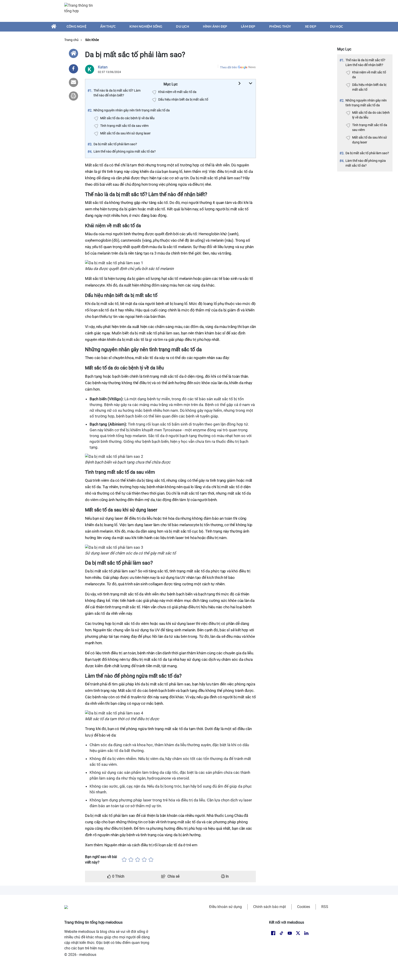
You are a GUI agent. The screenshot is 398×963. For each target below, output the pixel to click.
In (227, 876)
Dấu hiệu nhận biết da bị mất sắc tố (369, 87)
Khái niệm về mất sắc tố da (369, 74)
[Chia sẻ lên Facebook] (73, 68)
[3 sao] (137, 859)
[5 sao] (151, 859)
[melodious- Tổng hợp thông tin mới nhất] (80, 11)
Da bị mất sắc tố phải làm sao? (367, 153)
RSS (324, 907)
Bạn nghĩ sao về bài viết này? (101, 859)
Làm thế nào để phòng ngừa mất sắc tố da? (365, 163)
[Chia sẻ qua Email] (73, 82)
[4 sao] (144, 859)
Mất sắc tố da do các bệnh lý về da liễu (371, 115)
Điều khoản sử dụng (225, 907)
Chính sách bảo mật (269, 907)
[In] (73, 96)
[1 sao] (124, 859)
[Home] (73, 53)
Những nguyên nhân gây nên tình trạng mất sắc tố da (366, 103)
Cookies (303, 907)
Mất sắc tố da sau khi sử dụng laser (369, 140)
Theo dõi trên (228, 67)
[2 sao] (131, 859)
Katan (103, 67)
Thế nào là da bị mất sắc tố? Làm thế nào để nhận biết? (365, 62)
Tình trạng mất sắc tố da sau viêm (369, 127)
